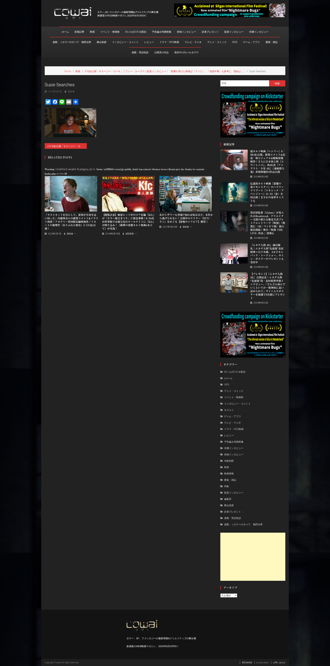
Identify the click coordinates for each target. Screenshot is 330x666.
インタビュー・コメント (125, 42)
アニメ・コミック (217, 42)
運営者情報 (247, 662)
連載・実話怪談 (140, 52)
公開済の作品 (161, 52)
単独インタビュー (186, 31)
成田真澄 (129, 233)
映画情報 (229, 473)
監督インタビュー (234, 31)
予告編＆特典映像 (161, 31)
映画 (92, 31)
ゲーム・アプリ (251, 42)
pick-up (228, 378)
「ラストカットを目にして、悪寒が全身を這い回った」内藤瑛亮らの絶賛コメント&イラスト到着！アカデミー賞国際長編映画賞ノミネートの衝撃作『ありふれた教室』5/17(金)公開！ (71, 222)
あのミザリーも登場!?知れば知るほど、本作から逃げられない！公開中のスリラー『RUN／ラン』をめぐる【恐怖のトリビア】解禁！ (186, 218)
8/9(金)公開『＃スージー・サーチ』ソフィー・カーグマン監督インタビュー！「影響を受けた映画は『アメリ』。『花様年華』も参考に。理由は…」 (68, 146)
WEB (234, 42)
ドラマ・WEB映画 (169, 42)
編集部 (227, 499)
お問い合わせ (279, 662)
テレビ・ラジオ (193, 42)
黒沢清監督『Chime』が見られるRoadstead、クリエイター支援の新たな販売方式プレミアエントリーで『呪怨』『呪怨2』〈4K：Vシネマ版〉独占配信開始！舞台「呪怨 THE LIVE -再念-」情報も (267, 223)
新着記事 (79, 31)
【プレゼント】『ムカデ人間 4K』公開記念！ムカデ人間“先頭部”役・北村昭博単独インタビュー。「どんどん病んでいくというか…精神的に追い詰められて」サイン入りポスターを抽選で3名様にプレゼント (267, 286)
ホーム (65, 31)
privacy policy (262, 662)
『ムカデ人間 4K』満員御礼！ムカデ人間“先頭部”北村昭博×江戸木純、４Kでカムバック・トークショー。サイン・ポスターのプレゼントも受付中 (267, 254)
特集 (226, 486)
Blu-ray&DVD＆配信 (135, 31)
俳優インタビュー (258, 31)
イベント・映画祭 (110, 31)
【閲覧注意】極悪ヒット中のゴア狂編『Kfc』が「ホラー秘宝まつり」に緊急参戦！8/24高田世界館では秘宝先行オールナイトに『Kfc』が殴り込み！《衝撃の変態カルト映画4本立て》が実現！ (129, 222)
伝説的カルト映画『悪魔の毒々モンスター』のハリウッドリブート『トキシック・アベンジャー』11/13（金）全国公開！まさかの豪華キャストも (267, 192)
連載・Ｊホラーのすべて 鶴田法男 (72, 42)
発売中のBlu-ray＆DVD (186, 52)
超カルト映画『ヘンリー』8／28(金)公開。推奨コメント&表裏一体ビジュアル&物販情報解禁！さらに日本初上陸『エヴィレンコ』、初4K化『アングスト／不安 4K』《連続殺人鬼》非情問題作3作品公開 (267, 161)
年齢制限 (229, 460)
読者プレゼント (210, 31)
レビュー (149, 42)
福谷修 (71, 91)
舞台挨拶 (101, 42)
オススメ (229, 410)
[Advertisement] (252, 557)
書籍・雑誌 (272, 42)
